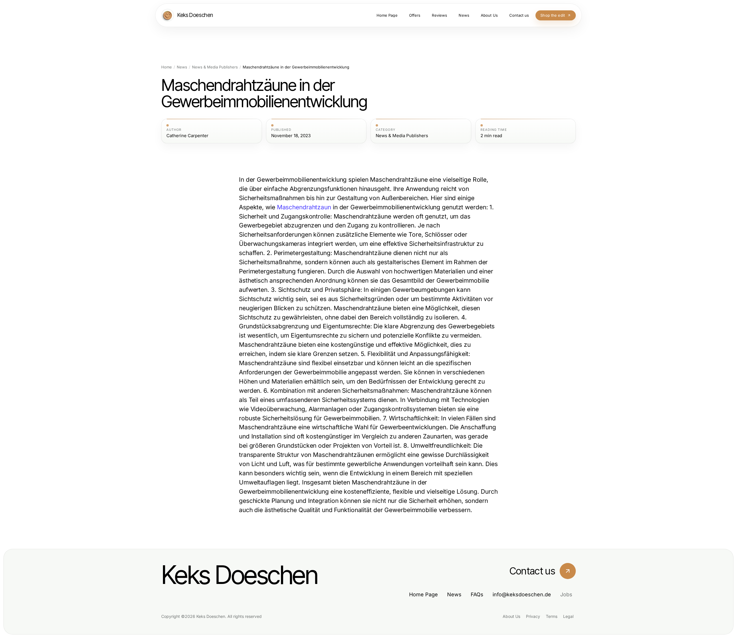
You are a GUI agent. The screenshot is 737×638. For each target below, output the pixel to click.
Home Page (423, 594)
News (182, 67)
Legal (568, 616)
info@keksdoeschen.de (522, 594)
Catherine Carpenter (187, 135)
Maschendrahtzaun (304, 207)
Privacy (533, 616)
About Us (511, 616)
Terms (551, 616)
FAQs (477, 594)
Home (166, 67)
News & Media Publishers (215, 67)
